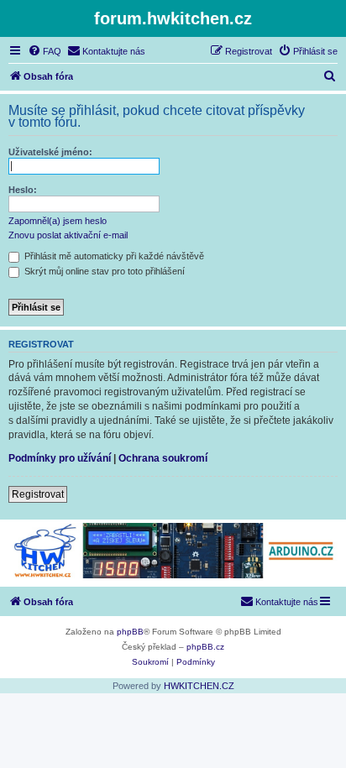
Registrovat (38, 494)
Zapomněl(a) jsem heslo (57, 221)
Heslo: (22, 190)
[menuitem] (44, 51)
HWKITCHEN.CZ (199, 686)
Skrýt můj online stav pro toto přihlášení (103, 271)
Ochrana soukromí (162, 458)
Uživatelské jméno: (50, 152)
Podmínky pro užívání (59, 458)
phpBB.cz (205, 646)
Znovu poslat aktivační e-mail (68, 235)
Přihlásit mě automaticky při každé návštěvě (113, 256)
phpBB (130, 631)
